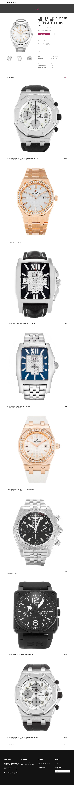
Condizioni (40, 768)
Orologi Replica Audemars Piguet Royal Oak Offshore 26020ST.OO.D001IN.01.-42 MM (22, 158)
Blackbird (9, 573)
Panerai (56, 768)
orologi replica (45, 43)
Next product (64, 744)
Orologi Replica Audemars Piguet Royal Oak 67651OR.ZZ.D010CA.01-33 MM (20, 489)
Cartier (56, 766)
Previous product (11, 744)
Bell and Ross (10, 656)
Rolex (56, 762)
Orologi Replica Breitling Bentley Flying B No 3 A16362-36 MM (18, 406)
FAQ (38, 762)
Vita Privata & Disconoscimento (44, 763)
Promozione (40, 766)
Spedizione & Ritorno (42, 767)
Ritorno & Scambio (41, 764)
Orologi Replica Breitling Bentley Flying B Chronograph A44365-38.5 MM (21, 323)
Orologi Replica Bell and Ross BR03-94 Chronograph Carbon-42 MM (20, 654)
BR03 (16, 656)
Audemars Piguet (11, 159)
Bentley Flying (11, 325)
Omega (56, 764)
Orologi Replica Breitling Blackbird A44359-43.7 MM (17, 571)
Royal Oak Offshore (22, 159)
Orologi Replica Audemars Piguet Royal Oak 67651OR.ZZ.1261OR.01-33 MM (20, 241)
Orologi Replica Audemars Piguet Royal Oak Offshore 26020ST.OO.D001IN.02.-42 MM (22, 737)
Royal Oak (19, 242)
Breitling (18, 325)
